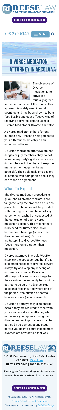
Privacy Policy (19, 401)
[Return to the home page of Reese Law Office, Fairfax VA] (29, 10)
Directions (36, 360)
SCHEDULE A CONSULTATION (29, 20)
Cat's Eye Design (46, 405)
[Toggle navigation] (40, 34)
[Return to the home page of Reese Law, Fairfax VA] (29, 348)
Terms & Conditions (38, 401)
